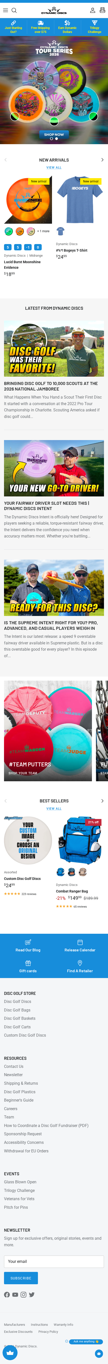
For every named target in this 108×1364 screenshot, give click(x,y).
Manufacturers (14, 1325)
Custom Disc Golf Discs (25, 1035)
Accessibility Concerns (24, 1142)
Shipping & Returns (21, 1083)
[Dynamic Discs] (54, 10)
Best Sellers (54, 801)
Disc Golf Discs (17, 1001)
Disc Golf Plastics (19, 1091)
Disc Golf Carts (17, 1027)
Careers (10, 1108)
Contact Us (13, 1066)
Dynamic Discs (26, 1346)
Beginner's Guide (18, 1100)
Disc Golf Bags (17, 1010)
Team (9, 1117)
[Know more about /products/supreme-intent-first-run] (54, 90)
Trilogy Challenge (19, 1190)
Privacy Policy (48, 1332)
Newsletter (13, 1074)
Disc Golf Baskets (19, 1018)
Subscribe (21, 1278)
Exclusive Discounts (18, 1332)
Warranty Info (63, 1325)
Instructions (39, 1325)
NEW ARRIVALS (54, 160)
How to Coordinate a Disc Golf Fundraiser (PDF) (46, 1125)
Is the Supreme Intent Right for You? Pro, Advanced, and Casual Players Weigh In (51, 625)
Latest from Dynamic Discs (54, 307)
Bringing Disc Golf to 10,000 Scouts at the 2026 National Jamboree (51, 386)
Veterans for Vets (19, 1198)
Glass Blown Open (20, 1182)
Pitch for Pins (16, 1207)
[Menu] (5, 10)
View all (54, 167)
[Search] (16, 10)
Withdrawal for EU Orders (26, 1151)
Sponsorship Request (23, 1134)
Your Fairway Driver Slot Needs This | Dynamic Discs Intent (46, 505)
